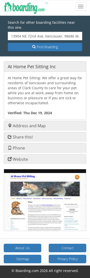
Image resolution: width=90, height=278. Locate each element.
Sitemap (22, 258)
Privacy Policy (68, 258)
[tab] (45, 66)
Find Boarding (47, 46)
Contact (68, 248)
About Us (22, 248)
